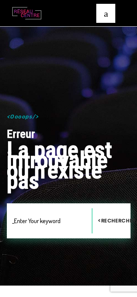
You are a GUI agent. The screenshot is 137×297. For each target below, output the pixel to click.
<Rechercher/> (114, 220)
